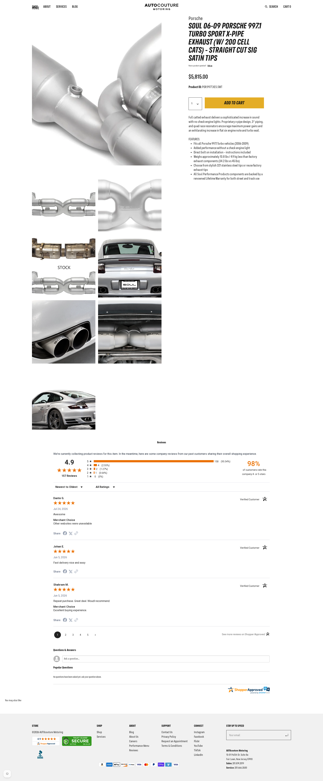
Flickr (197, 741)
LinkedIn (198, 754)
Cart (287, 7)
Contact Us (167, 732)
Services (61, 7)
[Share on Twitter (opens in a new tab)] (71, 533)
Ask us (210, 66)
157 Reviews (73, 475)
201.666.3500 (241, 768)
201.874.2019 (238, 763)
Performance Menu (139, 745)
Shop (35, 7)
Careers (133, 741)
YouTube (198, 745)
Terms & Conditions (172, 745)
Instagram (199, 732)
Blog (75, 7)
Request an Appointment (175, 741)
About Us (133, 736)
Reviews (133, 750)
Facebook (199, 736)
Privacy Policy (169, 736)
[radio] (161, 461)
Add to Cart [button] (234, 103)
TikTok (197, 750)
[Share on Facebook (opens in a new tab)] (65, 533)
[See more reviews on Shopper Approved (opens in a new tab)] (76, 533)
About (47, 7)
